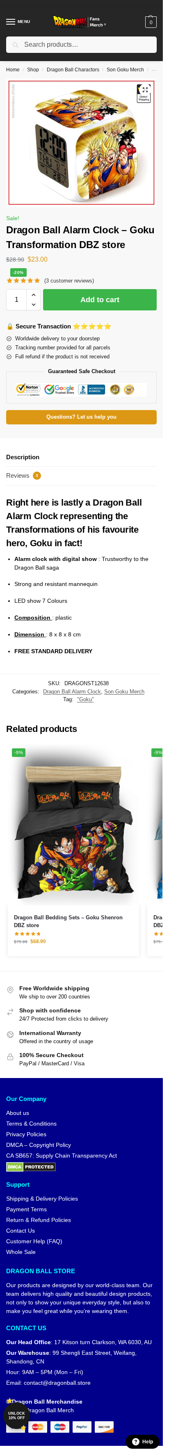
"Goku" (85, 699)
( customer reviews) (69, 280)
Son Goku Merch (125, 70)
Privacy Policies (26, 1134)
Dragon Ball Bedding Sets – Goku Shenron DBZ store (68, 921)
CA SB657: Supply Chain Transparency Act (61, 1155)
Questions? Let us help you (81, 417)
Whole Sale (21, 1252)
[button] (150, 22)
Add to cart (99, 300)
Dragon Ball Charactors (73, 70)
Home (13, 70)
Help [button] (147, 1442)
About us (17, 1113)
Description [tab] (22, 457)
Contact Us (20, 1230)
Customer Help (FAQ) (34, 1241)
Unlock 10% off (16, 1415)
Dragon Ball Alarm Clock (72, 691)
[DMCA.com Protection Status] (81, 1167)
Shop (33, 70)
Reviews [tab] (22, 475)
